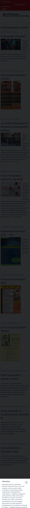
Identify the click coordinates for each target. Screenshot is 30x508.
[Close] (26, 482)
